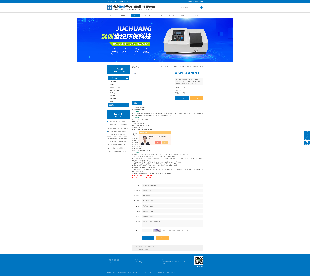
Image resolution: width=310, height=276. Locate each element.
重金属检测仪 (113, 93)
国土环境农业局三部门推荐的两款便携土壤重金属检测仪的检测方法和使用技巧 (118, 131)
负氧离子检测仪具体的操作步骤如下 (117, 125)
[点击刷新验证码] (157, 230)
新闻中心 (147, 15)
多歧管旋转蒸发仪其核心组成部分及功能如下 (118, 121)
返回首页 (190, 1)
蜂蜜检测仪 (112, 95)
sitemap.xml (153, 272)
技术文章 (159, 15)
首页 (162, 66)
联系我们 (201, 1)
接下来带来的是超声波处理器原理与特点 (118, 148)
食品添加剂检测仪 (114, 90)
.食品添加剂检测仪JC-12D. (145, 249)
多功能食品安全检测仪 (115, 87)
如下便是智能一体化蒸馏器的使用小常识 (118, 134)
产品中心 (135, 15)
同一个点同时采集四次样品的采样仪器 (118, 144)
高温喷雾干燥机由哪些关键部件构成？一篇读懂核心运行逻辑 (118, 138)
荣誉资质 (171, 15)
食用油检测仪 (113, 101)
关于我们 (123, 15)
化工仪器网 (166, 272)
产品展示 (167, 66)
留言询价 (196, 98)
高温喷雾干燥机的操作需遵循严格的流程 (118, 128)
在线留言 (195, 1)
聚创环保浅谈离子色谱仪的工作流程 (117, 141)
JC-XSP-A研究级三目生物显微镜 (146, 246)
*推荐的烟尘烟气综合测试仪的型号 (117, 151)
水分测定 (112, 84)
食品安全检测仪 (113, 78)
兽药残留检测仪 (114, 98)
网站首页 (111, 15)
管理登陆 (173, 272)
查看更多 (112, 105)
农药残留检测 (113, 81)
